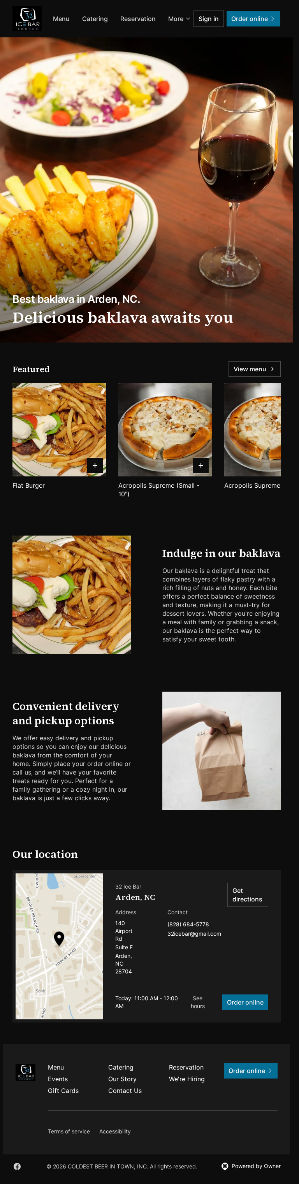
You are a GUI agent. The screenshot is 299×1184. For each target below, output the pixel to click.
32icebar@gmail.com (194, 934)
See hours (198, 1002)
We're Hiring (187, 1079)
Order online (245, 1002)
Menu (104, 19)
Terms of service (69, 1131)
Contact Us (125, 1090)
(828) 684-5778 (188, 924)
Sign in (209, 19)
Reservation (186, 1067)
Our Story (122, 1079)
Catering (138, 19)
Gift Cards (63, 1090)
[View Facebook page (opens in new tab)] (17, 1166)
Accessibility (115, 1131)
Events (58, 1079)
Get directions (247, 895)
